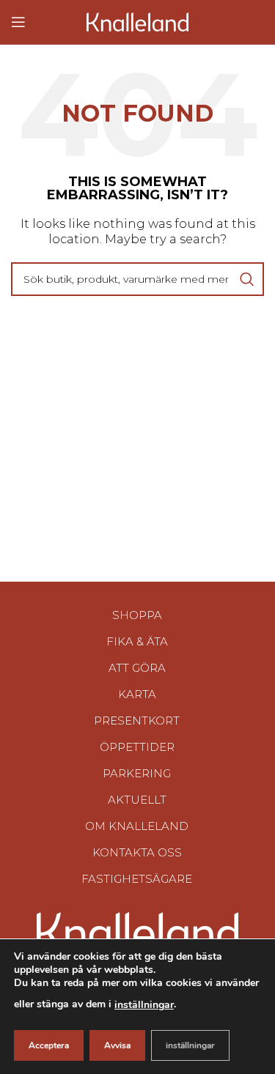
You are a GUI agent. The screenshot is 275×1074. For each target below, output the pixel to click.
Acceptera (49, 1045)
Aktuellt (137, 800)
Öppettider (137, 747)
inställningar (144, 1005)
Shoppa (137, 615)
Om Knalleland (136, 826)
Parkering (137, 773)
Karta (137, 694)
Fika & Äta (137, 641)
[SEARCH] (247, 279)
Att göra (137, 668)
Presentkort (137, 720)
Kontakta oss (137, 852)
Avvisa (117, 1045)
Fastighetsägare (136, 879)
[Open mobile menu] (18, 22)
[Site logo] (138, 21)
